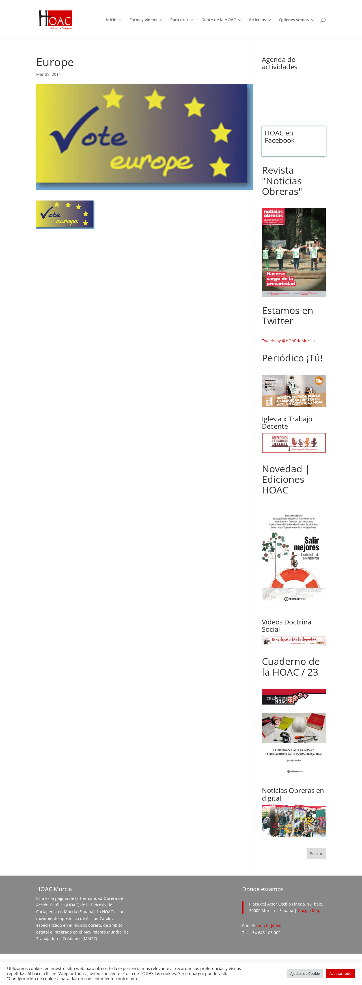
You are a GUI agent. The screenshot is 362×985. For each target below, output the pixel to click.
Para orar (179, 20)
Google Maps (310, 910)
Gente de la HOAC (218, 20)
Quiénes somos (294, 20)
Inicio (111, 20)
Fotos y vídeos (143, 20)
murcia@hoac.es (272, 925)
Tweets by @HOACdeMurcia (288, 340)
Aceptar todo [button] (340, 973)
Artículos (257, 20)
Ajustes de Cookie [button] (305, 973)
